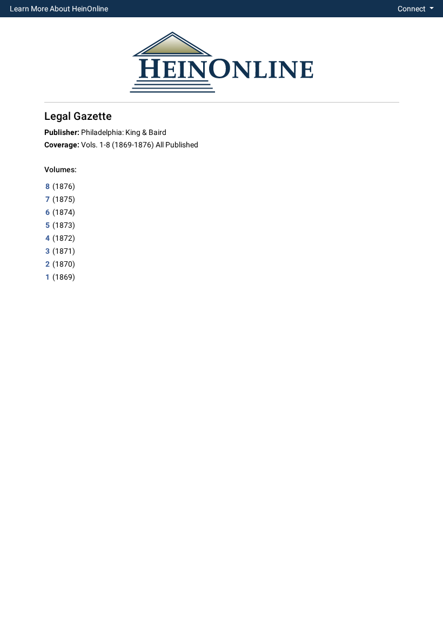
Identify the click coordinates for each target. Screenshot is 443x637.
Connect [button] (412, 8)
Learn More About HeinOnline (59, 8)
